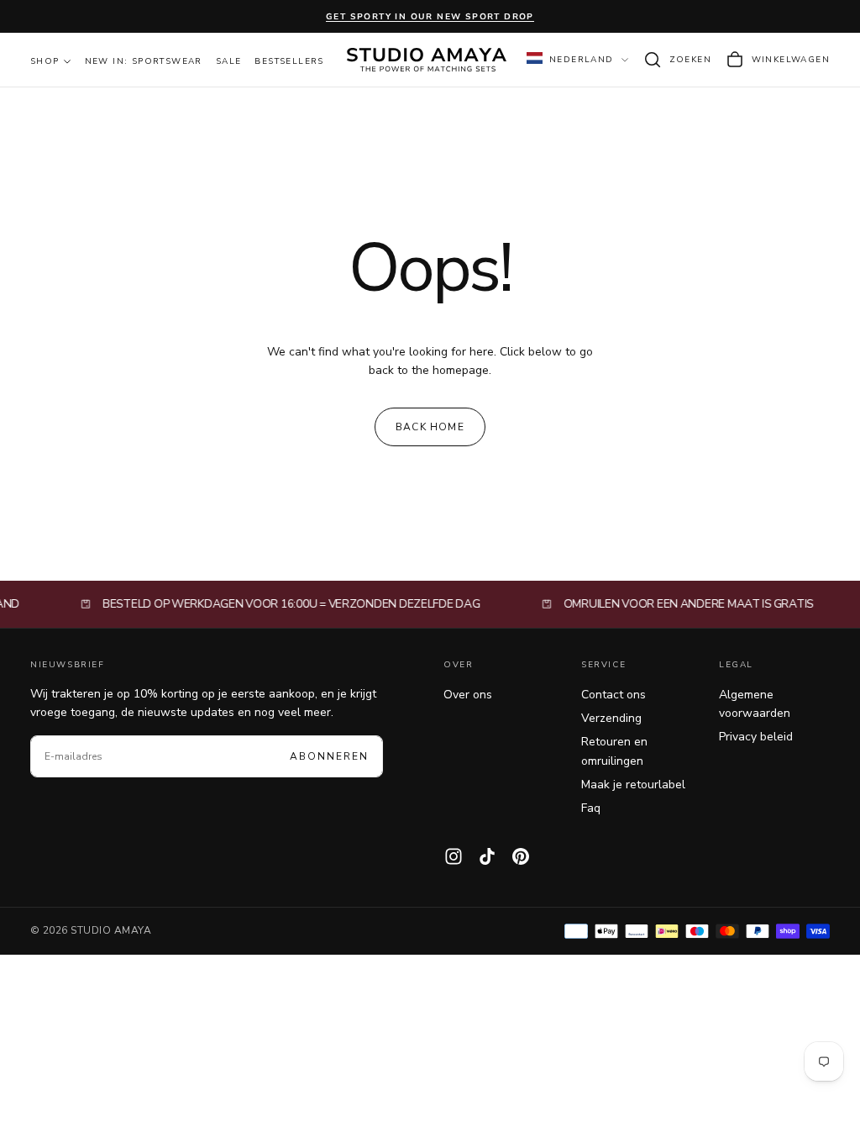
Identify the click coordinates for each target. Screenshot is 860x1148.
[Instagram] (453, 856)
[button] (676, 59)
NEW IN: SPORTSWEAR (143, 61)
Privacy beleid (756, 737)
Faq (590, 808)
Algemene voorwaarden (754, 704)
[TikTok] (487, 856)
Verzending (611, 718)
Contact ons (613, 695)
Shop (45, 61)
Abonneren (329, 756)
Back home (430, 427)
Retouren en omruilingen (614, 751)
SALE (229, 61)
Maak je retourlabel (633, 785)
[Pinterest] (521, 856)
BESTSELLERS (288, 61)
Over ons (467, 695)
